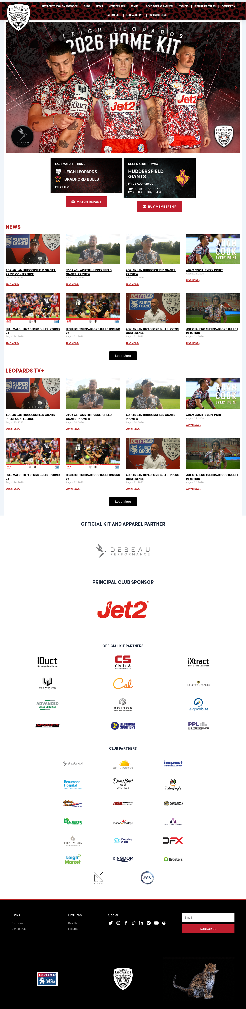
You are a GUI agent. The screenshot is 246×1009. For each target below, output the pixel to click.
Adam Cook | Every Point (204, 270)
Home (33, 6)
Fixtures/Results (205, 6)
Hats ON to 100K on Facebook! (60, 6)
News (99, 6)
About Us (113, 15)
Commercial (229, 6)
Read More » (12, 284)
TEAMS (134, 6)
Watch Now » (13, 429)
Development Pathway (159, 6)
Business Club (158, 15)
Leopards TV (134, 15)
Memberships (117, 6)
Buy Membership (162, 206)
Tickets (184, 6)
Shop (87, 6)
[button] (10, 87)
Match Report (88, 202)
